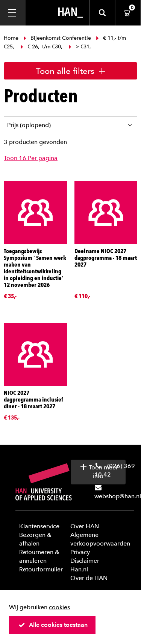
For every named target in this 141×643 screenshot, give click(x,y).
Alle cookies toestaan (58, 624)
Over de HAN (89, 578)
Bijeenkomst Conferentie (60, 38)
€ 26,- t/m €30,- (45, 46)
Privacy (80, 552)
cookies (59, 607)
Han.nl (79, 569)
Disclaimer (84, 560)
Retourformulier (41, 569)
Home (12, 38)
